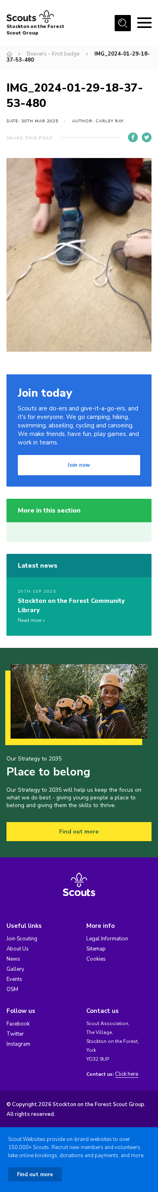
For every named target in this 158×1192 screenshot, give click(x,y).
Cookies (96, 959)
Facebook (18, 1024)
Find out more (78, 831)
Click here (126, 1074)
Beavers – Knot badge (53, 54)
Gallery (15, 969)
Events (14, 979)
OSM (12, 989)
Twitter (15, 1034)
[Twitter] (147, 137)
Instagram (18, 1044)
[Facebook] (133, 137)
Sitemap (96, 949)
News (13, 959)
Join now (79, 465)
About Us (17, 949)
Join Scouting (21, 938)
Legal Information (107, 938)
